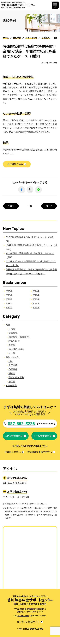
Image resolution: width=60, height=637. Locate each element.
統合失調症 (14, 341)
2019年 (9, 303)
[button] (17, 164)
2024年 (36, 291)
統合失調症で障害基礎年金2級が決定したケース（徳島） (30, 255)
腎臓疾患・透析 (16, 377)
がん (11, 361)
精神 (8, 325)
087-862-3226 (23, 616)
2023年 (9, 295)
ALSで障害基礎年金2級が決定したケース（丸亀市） (30, 239)
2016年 (36, 307)
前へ (12, 206)
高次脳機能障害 (16, 349)
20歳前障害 (11, 385)
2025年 (9, 291)
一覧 (30, 206)
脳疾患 (12, 373)
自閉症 (12, 345)
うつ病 (12, 329)
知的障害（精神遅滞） (20, 337)
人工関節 (13, 365)
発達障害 (13, 333)
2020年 (36, 299)
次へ (48, 206)
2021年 (9, 299)
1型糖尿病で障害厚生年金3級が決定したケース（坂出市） (31, 247)
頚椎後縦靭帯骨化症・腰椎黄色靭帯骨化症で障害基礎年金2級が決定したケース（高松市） (31, 271)
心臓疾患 (13, 369)
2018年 (36, 303)
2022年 (36, 295)
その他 (12, 353)
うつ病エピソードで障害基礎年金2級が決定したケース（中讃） (31, 263)
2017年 (9, 307)
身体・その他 (12, 357)
